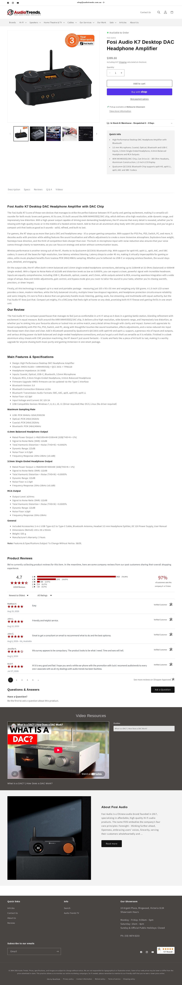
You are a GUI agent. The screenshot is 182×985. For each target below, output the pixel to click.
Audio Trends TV (71, 913)
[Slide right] (96, 133)
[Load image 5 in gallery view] (85, 133)
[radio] (91, 576)
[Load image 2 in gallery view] (37, 133)
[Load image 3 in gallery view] (53, 133)
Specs (27, 189)
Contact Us (12, 913)
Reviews (38, 189)
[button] (159, 12)
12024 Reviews (22, 587)
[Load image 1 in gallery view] (21, 133)
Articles (11, 908)
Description (14, 189)
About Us (11, 918)
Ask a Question (163, 689)
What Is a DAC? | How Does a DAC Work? (131, 728)
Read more (111, 843)
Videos (59, 189)
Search (67, 908)
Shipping (122, 62)
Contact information (84, 979)
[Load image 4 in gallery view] (69, 133)
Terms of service (114, 979)
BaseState (56, 979)
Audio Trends (23, 971)
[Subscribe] (57, 951)
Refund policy (100, 979)
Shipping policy (129, 979)
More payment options (139, 99)
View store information (120, 111)
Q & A (49, 189)
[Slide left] (10, 133)
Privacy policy (68, 979)
